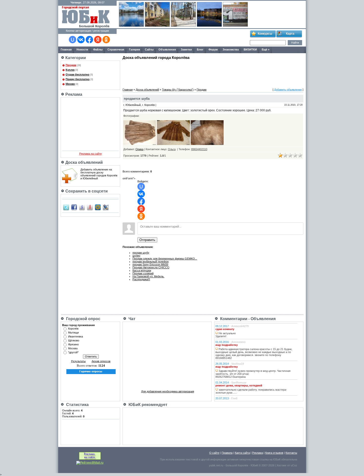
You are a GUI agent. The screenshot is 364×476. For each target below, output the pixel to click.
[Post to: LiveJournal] (106, 207)
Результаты (78, 361)
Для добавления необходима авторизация (167, 391)
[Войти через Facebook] (89, 39)
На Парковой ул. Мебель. (148, 276)
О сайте (214, 452)
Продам (71, 65)
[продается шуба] (139, 144)
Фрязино (73, 344)
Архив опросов (101, 361)
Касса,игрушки (141, 270)
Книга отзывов (274, 452)
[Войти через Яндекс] (98, 39)
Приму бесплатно (78, 79)
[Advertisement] (183, 37)
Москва (73, 348)
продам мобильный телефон (150, 261)
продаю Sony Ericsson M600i (150, 264)
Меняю (70, 83)
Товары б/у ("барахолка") (178, 89)
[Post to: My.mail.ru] (98, 207)
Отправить (147, 240)
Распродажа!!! (141, 279)
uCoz (294, 465)
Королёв (73, 328)
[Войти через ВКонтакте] (81, 39)
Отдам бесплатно (77, 74)
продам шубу (140, 252)
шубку (136, 255)
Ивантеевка (75, 336)
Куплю (70, 69)
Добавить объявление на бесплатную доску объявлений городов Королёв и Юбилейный (98, 174)
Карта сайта (242, 452)
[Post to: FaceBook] (74, 207)
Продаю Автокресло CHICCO (150, 267)
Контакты (291, 452)
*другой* (73, 352)
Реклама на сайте (90, 153)
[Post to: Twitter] (66, 207)
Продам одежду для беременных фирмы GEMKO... (164, 258)
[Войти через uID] (72, 39)
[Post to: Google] (82, 207)
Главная (128, 89)
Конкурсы (265, 33)
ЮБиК (277, 459)
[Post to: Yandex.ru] (90, 207)
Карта (290, 33)
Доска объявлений (147, 89)
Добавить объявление (288, 89)
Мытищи (73, 332)
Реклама (257, 452)
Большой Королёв (237, 465)
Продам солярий (143, 273)
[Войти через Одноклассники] (106, 39)
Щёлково (73, 340)
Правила (227, 452)
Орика (139, 149)
